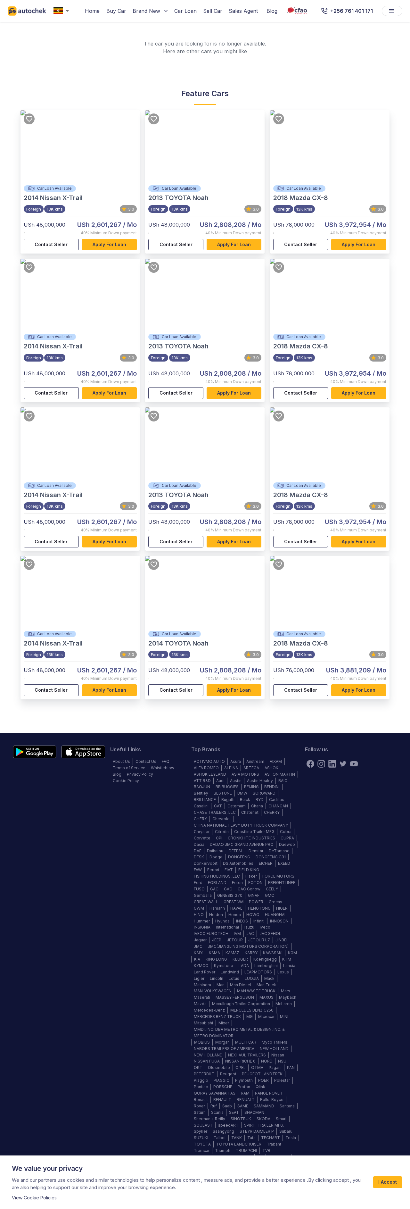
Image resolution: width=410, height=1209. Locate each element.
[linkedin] (332, 763)
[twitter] (343, 763)
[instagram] (321, 763)
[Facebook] (310, 763)
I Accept (387, 1182)
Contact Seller (51, 244)
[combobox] (62, 11)
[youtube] (353, 763)
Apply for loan (109, 244)
